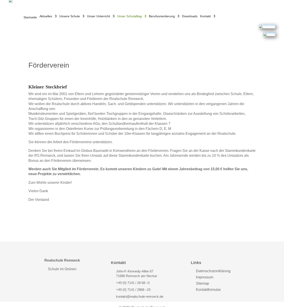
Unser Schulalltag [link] (129, 16)
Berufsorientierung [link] (162, 16)
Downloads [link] (189, 16)
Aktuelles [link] (45, 16)
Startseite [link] (30, 17)
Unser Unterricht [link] (98, 16)
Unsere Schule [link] (69, 16)
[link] (267, 26)
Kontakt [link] (205, 16)
